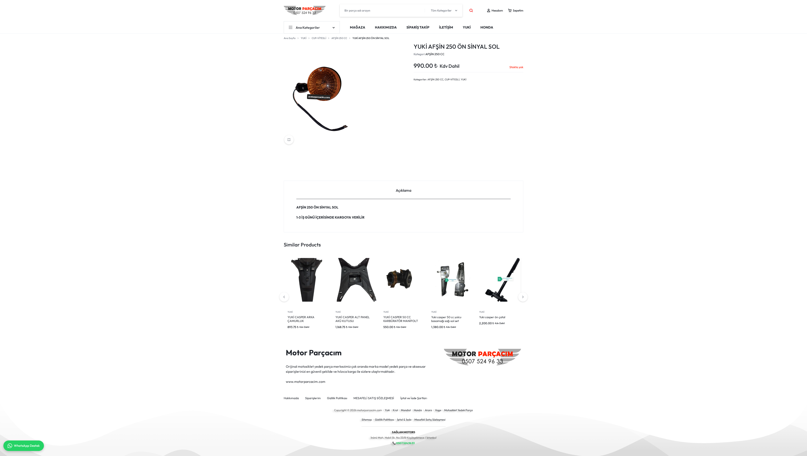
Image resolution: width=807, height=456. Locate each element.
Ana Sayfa (289, 38)
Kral (395, 410)
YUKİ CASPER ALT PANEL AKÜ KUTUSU (352, 319)
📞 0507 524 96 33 (403, 443)
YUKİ (467, 27)
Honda (418, 410)
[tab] (403, 190)
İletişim (446, 27)
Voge (438, 410)
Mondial (406, 410)
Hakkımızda (386, 27)
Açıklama (403, 190)
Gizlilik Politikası (337, 398)
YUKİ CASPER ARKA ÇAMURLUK (300, 319)
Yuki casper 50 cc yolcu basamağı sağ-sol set (446, 319)
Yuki (387, 410)
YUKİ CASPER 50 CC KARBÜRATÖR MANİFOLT (400, 319)
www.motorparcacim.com (305, 381)
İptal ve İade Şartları (413, 398)
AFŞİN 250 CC (339, 38)
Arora (428, 410)
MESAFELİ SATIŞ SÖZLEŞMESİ (373, 398)
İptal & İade (404, 419)
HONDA (486, 27)
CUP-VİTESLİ (319, 38)
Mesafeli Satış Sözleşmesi (430, 419)
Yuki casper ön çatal (492, 317)
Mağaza (357, 27)
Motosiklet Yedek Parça (458, 410)
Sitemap (367, 419)
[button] (522, 297)
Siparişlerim (313, 398)
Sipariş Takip (417, 27)
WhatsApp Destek (27, 446)
